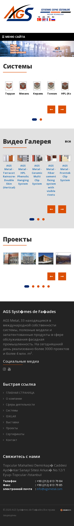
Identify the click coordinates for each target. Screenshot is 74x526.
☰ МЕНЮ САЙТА (13, 37)
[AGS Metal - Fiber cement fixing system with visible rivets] (51, 158)
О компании (14, 398)
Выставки (12, 422)
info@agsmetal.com (49, 489)
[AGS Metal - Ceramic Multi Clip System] (37, 158)
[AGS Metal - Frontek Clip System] (65, 158)
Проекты (17, 239)
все (68, 141)
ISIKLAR (11, 416)
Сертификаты (15, 434)
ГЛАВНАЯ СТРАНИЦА (20, 392)
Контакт (11, 440)
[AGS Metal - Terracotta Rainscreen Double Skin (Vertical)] (9, 158)
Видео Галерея (27, 141)
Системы (12, 410)
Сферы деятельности (20, 404)
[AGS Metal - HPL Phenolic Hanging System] (23, 158)
